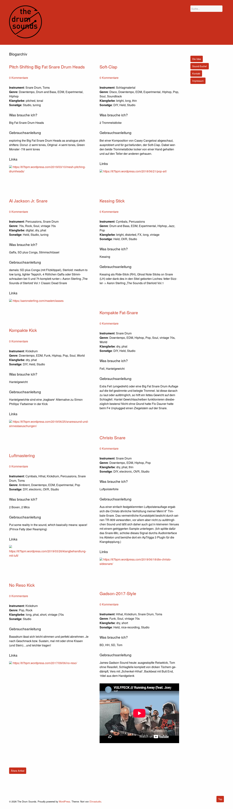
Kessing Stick (112, 201)
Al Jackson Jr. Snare (28, 201)
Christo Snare (112, 437)
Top (220, 799)
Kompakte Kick (23, 330)
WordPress (64, 801)
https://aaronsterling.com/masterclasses (38, 301)
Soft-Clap (108, 67)
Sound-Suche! (199, 66)
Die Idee (196, 59)
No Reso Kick (22, 585)
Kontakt (196, 73)
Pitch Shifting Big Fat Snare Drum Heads (47, 67)
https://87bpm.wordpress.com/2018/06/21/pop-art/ (135, 171)
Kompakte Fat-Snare (119, 312)
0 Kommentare (18, 78)
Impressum (198, 80)
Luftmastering (22, 455)
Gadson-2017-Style (118, 593)
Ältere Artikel (17, 770)
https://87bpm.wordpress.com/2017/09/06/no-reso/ (45, 663)
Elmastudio (95, 801)
